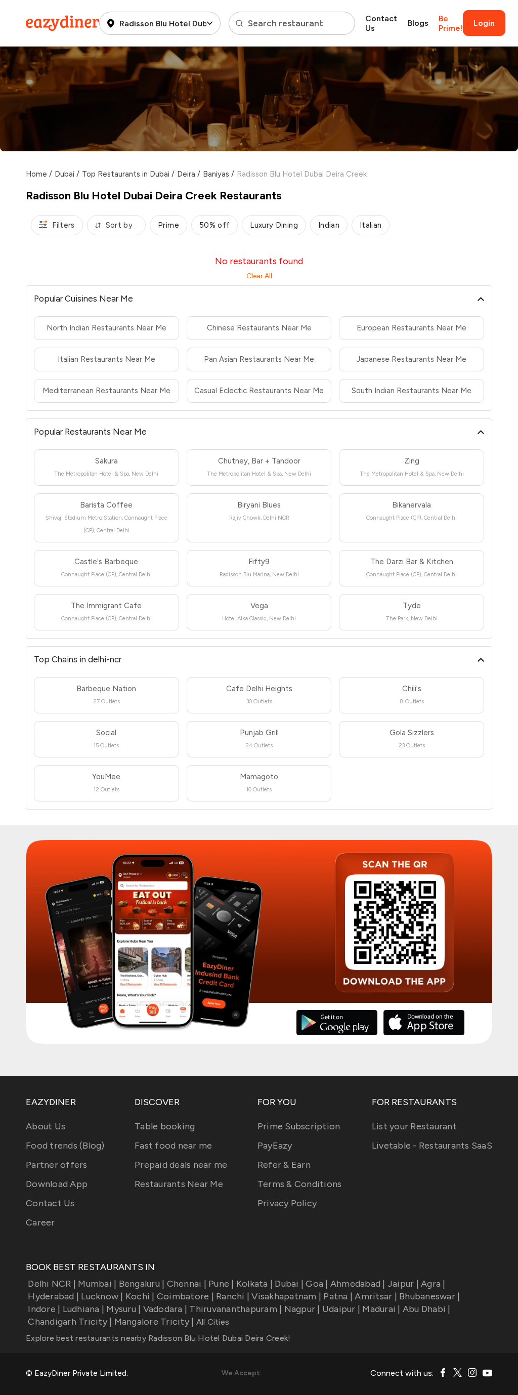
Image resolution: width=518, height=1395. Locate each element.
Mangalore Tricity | (154, 1321)
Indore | (44, 1309)
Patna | (338, 1296)
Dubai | (289, 1283)
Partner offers (57, 1164)
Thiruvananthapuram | (235, 1309)
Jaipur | (403, 1283)
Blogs (418, 23)
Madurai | (381, 1309)
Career (40, 1222)
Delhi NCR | (52, 1283)
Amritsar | (376, 1296)
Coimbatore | (185, 1296)
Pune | (221, 1283)
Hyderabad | (53, 1296)
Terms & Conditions (299, 1184)
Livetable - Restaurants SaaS (432, 1145)
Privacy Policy (287, 1203)
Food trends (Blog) (65, 1145)
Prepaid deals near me (181, 1164)
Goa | (317, 1283)
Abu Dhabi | (427, 1309)
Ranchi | (232, 1296)
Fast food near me (173, 1145)
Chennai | (186, 1283)
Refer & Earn (284, 1164)
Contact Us (381, 23)
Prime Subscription (298, 1126)
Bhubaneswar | (429, 1296)
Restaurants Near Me (179, 1184)
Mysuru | (123, 1309)
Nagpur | (302, 1309)
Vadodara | (165, 1309)
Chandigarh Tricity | (70, 1321)
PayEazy (274, 1145)
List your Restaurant (414, 1126)
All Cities (211, 1322)
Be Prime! (451, 23)
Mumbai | (97, 1283)
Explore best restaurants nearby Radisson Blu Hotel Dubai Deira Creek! (158, 1338)
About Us (45, 1126)
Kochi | (140, 1296)
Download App (57, 1184)
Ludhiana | (83, 1309)
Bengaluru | (141, 1283)
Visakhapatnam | (286, 1296)
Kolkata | (254, 1283)
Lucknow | (102, 1296)
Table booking (165, 1126)
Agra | (433, 1283)
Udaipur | (341, 1309)
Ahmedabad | (357, 1283)
